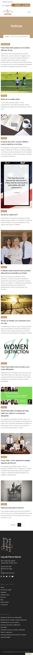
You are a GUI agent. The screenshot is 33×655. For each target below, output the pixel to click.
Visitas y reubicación (6, 632)
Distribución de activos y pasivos (10, 622)
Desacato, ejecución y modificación (10, 625)
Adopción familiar (5, 637)
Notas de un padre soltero (10, 99)
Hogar (7, 36)
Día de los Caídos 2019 (9, 214)
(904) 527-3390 (7, 568)
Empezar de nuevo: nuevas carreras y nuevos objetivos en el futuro (15, 143)
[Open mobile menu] (29, 12)
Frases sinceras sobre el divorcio (12, 508)
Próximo (13, 525)
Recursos (3, 597)
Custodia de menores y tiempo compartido (13, 630)
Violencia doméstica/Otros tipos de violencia (13, 634)
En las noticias (5, 602)
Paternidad (4, 627)
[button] (25, 5)
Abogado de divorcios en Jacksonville (11, 617)
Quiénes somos (5, 595)
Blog (2, 599)
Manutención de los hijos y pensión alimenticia (14, 620)
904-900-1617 (7, 566)
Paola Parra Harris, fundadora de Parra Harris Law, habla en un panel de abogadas (15, 413)
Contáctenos (4, 604)
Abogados (3, 592)
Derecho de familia (6, 590)
